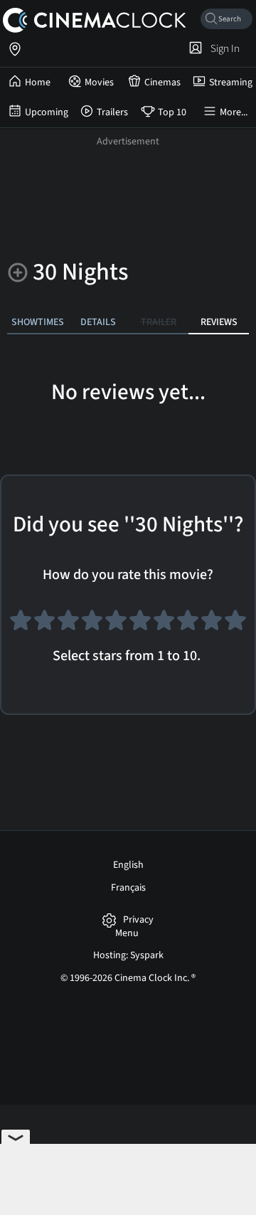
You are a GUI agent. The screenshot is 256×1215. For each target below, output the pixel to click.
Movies (99, 82)
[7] (164, 626)
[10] (235, 626)
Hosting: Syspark (128, 955)
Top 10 (172, 112)
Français (128, 887)
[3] (68, 626)
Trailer (158, 322)
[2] (45, 626)
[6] (140, 626)
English (128, 865)
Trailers (112, 112)
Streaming (230, 82)
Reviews (219, 322)
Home (37, 82)
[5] (116, 626)
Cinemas (162, 82)
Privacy (138, 920)
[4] (92, 626)
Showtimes (37, 322)
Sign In (223, 48)
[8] (188, 626)
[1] (21, 626)
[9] (212, 626)
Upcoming (46, 112)
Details (98, 322)
